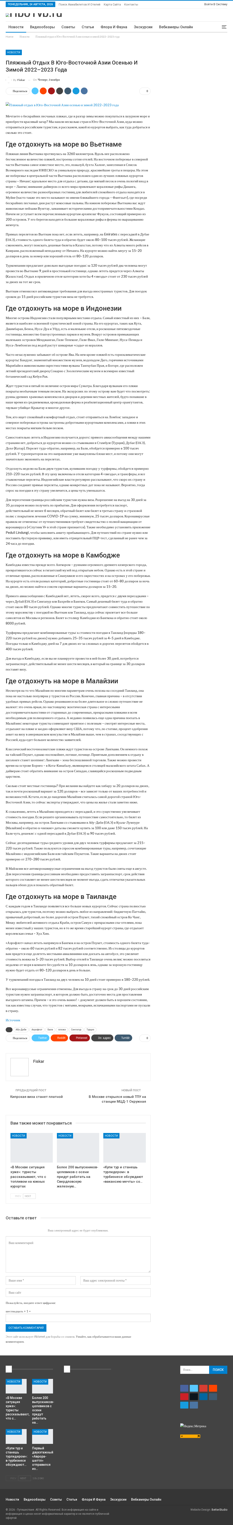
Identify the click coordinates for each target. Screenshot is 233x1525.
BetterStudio (219, 1509)
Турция (90, 1029)
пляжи (62, 1029)
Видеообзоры (42, 27)
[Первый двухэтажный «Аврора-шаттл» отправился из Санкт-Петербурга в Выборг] (42, 1436)
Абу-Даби (21, 1029)
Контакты (131, 4)
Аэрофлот (37, 1029)
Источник (13, 1020)
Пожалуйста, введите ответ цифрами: (31, 1303)
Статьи (88, 27)
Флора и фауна (114, 27)
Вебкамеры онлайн (176, 27)
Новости (15, 27)
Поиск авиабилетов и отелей (79, 4)
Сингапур (76, 1029)
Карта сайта (112, 4)
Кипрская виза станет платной (36, 1097)
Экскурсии (143, 27)
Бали (50, 1029)
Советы (68, 27)
